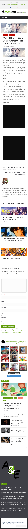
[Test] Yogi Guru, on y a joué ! (11, 258)
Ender (13, 46)
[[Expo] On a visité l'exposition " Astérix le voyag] (5, 350)
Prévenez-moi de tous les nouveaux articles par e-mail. (13, 322)
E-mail (3, 301)
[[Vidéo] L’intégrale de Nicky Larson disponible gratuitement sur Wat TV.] (14, 227)
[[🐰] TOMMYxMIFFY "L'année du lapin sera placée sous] (5, 358)
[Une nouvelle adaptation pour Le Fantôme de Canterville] (14, 207)
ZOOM (4, 400)
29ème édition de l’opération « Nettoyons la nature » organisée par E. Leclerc (13, 405)
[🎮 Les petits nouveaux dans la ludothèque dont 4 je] (5, 367)
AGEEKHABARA (5, 35)
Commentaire (5, 277)
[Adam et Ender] (3, 17)
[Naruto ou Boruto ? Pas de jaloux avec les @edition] (23, 367)
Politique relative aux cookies (14, 523)
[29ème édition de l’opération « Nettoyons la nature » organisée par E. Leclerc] (14, 389)
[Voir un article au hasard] (25, 17)
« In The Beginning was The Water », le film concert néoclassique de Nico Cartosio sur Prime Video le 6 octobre (17, 431)
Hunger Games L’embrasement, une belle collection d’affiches (15, 173)
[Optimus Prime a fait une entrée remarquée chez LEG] (14, 358)
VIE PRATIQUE (20, 398)
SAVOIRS (15, 398)
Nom (3, 295)
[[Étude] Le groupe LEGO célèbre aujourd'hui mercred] (23, 358)
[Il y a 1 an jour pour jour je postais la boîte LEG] (14, 350)
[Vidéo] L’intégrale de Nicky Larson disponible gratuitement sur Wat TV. (14, 239)
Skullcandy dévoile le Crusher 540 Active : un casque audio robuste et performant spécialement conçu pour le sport (17, 441)
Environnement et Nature (8, 398)
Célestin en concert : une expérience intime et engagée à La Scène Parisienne (18, 422)
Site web (3, 307)
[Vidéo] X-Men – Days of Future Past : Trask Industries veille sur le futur (13, 168)
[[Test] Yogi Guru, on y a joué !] (14, 248)
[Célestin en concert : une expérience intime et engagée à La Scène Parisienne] (5, 423)
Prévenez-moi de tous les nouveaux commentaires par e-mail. (14, 316)
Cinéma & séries (12, 35)
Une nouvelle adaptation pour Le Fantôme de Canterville (13, 218)
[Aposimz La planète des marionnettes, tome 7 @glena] (14, 367)
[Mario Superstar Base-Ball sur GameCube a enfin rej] (23, 350)
